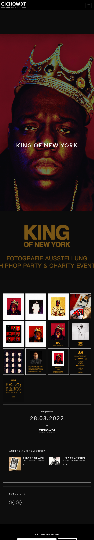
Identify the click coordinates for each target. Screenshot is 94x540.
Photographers (36, 458)
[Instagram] (19, 502)
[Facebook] (11, 502)
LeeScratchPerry (77, 458)
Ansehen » (26, 465)
